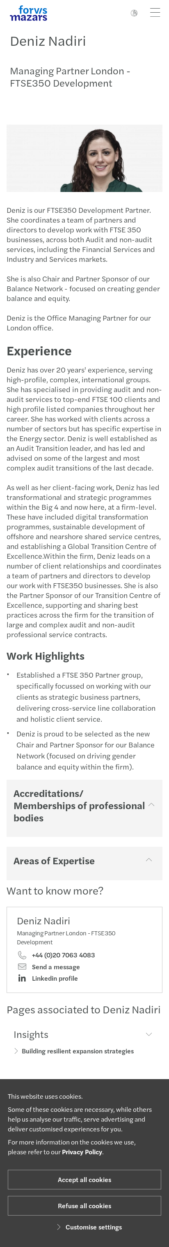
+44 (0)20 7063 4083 (62, 954)
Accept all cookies (84, 1179)
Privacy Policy (82, 1151)
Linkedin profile (54, 978)
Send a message (55, 966)
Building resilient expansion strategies (78, 1050)
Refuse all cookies (84, 1205)
